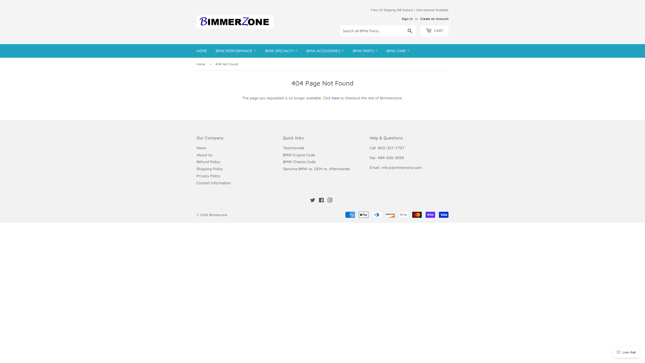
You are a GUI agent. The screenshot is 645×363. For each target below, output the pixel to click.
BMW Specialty (280, 51)
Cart (438, 30)
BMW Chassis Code (299, 162)
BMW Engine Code (299, 155)
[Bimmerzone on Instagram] (330, 201)
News (201, 148)
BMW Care (396, 51)
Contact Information (214, 183)
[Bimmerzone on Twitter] (312, 201)
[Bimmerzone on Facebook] (321, 201)
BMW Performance (234, 51)
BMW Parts (364, 51)
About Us (204, 155)
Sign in (407, 19)
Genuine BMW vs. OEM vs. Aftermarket (316, 169)
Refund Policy (208, 162)
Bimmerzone (218, 215)
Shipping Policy (210, 169)
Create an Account (434, 19)
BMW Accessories (323, 51)
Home (202, 51)
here (335, 98)
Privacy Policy (208, 176)
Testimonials (293, 148)
